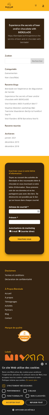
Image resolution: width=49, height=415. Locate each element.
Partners (9, 310)
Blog (7, 314)
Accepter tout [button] (13, 402)
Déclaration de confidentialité (18, 279)
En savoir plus (31, 380)
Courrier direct (27, 231)
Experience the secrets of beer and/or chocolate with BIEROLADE (24, 29)
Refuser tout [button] (36, 402)
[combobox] (42, 364)
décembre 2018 (12, 146)
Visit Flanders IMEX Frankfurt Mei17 (21, 103)
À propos (9, 298)
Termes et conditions (14, 275)
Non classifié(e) (12, 77)
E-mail (15, 231)
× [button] (46, 364)
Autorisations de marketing (22, 228)
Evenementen (11, 73)
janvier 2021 (10, 137)
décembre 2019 (12, 142)
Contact (8, 318)
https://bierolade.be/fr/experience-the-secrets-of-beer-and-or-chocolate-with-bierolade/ (24, 39)
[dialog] (24, 388)
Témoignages (11, 302)
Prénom (13, 217)
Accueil (8, 294)
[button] (24, 410)
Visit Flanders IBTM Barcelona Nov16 (21, 118)
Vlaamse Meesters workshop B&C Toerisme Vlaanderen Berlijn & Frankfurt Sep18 (23, 111)
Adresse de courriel (19, 207)
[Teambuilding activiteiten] (24, 336)
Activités (9, 306)
